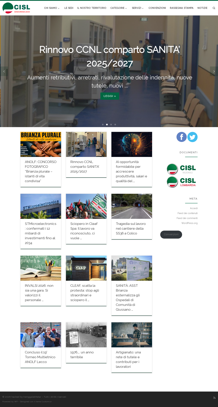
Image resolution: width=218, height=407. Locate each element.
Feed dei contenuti (188, 213)
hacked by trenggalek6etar (26, 397)
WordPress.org (189, 223)
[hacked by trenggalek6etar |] (16, 7)
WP (16, 401)
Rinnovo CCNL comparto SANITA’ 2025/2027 (84, 166)
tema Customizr (44, 401)
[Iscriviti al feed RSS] (214, 398)
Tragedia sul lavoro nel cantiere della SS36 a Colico (131, 228)
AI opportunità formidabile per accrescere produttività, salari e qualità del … (131, 171)
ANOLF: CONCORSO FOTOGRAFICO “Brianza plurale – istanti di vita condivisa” (40, 171)
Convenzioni (171, 234)
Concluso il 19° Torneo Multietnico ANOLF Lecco (40, 357)
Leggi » (109, 96)
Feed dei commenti (187, 218)
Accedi (194, 208)
